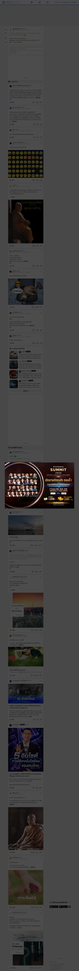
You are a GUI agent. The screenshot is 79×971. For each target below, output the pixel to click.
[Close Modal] (72, 464)
